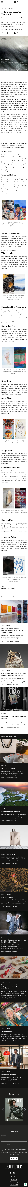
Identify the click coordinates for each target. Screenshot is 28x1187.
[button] (25, 1109)
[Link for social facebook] (10, 1173)
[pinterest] (7, 33)
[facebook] (5, 33)
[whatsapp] (15, 33)
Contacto (14, 1179)
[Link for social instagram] (14, 1173)
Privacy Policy (16, 1154)
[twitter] (12, 33)
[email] (2, 33)
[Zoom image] (14, 210)
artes (13, 588)
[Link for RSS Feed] (17, 1173)
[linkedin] (10, 33)
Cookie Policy (14, 1184)
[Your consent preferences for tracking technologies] (25, 1184)
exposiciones (5, 588)
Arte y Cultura (7, 9)
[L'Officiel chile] (14, 2)
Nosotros (14, 1177)
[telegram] (17, 33)
